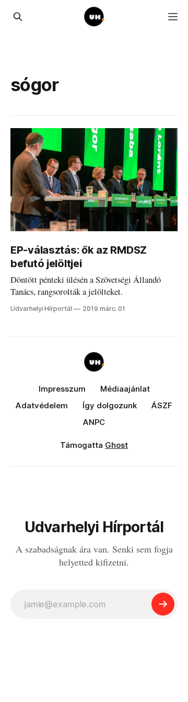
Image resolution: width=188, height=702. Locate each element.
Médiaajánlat (125, 389)
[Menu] (172, 16)
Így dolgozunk (110, 405)
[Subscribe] (162, 604)
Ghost (116, 445)
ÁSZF (161, 405)
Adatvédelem (42, 405)
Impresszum (62, 389)
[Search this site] (17, 16)
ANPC (94, 422)
